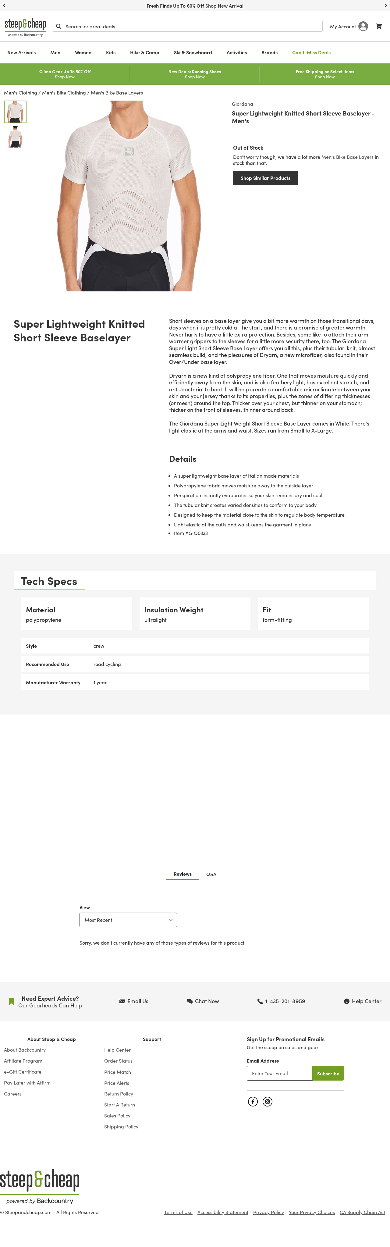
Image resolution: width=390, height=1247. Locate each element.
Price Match (117, 1072)
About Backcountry (25, 1050)
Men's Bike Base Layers (117, 92)
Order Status (118, 1061)
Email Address (263, 1060)
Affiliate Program (23, 1061)
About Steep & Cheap (51, 1039)
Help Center (117, 1050)
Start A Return (119, 1105)
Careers (13, 1094)
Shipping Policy (121, 1127)
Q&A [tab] (211, 874)
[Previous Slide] (4, 5)
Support (152, 1039)
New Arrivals (21, 52)
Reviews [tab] (183, 873)
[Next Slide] (385, 5)
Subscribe (328, 1073)
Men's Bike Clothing (64, 92)
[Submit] (58, 26)
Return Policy (118, 1094)
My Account (343, 26)
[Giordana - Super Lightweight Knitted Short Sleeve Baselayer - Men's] (15, 112)
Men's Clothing (20, 92)
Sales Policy (117, 1116)
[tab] (49, 580)
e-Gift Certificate (22, 1072)
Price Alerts (116, 1083)
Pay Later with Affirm (27, 1083)
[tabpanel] (195, 644)
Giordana (242, 104)
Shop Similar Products (265, 177)
